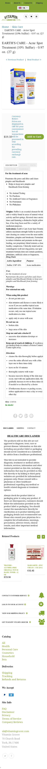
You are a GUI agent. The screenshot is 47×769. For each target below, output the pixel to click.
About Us (17, 3)
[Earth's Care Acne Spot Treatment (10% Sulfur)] (23, 86)
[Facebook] (11, 755)
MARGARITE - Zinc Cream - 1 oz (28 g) (31, 566)
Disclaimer (8, 712)
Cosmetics (8, 653)
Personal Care (10, 649)
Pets (4, 659)
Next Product (33, 60)
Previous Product (15, 60)
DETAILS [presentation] (23, 165)
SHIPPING (20, 428)
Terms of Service (11, 718)
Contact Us (28, 3)
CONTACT (31, 428)
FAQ (4, 708)
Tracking (7, 676)
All (3, 642)
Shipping (39, 3)
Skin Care (17, 27)
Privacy (6, 715)
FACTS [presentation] (33, 165)
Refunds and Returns (14, 679)
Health (6, 646)
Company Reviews (12, 722)
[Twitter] (5, 755)
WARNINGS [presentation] (24, 169)
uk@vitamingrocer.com (15, 731)
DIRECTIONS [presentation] (10, 169)
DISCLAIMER (8, 428)
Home (7, 3)
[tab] (11, 165)
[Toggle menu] (36, 16)
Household (8, 656)
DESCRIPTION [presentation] (11, 165)
